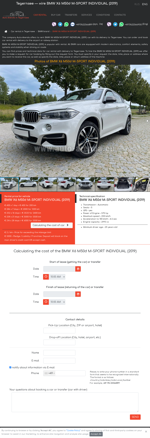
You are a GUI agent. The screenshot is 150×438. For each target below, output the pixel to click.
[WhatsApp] (66, 24)
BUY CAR (55, 15)
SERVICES (86, 15)
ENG (144, 4)
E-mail (35, 360)
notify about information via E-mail (32, 367)
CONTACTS (120, 15)
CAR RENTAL (40, 15)
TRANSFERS (71, 15)
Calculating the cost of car (49, 225)
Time (36, 277)
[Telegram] (60, 24)
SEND (135, 417)
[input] (59, 269)
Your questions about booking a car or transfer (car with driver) (48, 389)
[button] (147, 121)
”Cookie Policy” (73, 431)
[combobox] (49, 373)
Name (35, 352)
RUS (137, 4)
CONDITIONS (103, 15)
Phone (35, 373)
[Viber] (54, 24)
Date (36, 269)
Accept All (96, 434)
